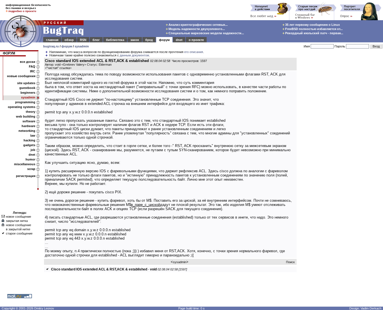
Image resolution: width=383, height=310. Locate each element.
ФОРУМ (9, 53)
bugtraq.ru (51, 46)
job (33, 149)
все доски (27, 61)
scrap (31, 169)
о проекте (196, 40)
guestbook (27, 87)
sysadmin (82, 46)
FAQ (32, 66)
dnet (179, 40)
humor (30, 159)
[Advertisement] (341, 143)
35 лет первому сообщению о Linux (312, 24)
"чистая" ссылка (58, 68)
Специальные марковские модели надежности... (206, 33)
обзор (69, 40)
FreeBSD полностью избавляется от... (313, 29)
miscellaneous (24, 164)
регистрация (25, 176)
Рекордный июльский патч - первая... (313, 33)
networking (27, 130)
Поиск (290, 262)
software (28, 121)
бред (149, 40)
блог (96, 40)
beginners (27, 92)
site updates (26, 83)
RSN (83, 40)
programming (25, 102)
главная (52, 40)
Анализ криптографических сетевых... (198, 24)
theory (30, 111)
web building (25, 116)
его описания (193, 52)
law (32, 135)
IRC (32, 71)
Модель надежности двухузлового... (196, 29)
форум (164, 40)
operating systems (21, 107)
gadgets (29, 145)
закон (134, 40)
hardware (28, 126)
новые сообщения (21, 76)
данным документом (134, 55)
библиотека (115, 40)
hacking (29, 140)
